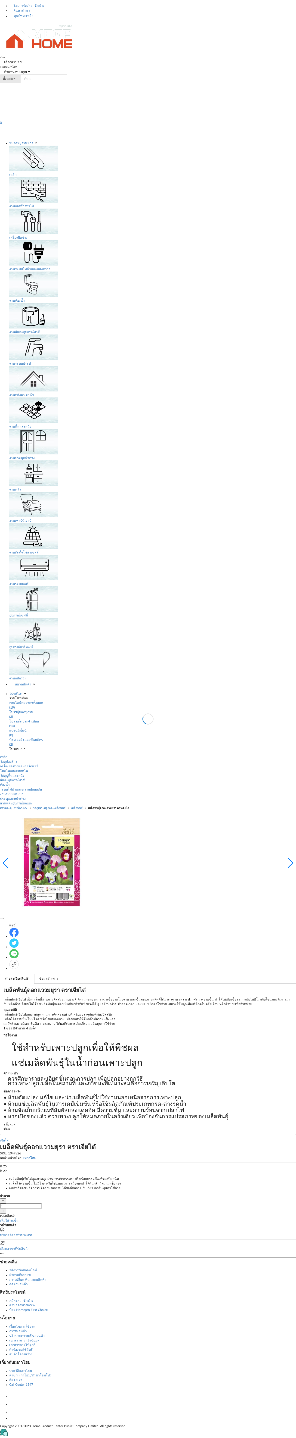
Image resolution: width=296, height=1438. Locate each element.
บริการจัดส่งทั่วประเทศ (16, 1235)
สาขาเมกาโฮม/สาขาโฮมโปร (30, 1375)
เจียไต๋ (4, 1140)
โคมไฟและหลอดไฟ (14, 771)
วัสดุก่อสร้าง (8, 761)
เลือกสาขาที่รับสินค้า (14, 1248)
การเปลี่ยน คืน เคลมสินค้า (27, 1279)
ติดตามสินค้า (18, 1284)
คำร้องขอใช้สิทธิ (21, 1349)
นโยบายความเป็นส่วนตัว (27, 1336)
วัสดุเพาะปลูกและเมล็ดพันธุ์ (49, 808)
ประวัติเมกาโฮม (20, 1370)
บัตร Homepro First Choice (28, 1310)
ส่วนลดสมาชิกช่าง (22, 1305)
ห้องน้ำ (5, 785)
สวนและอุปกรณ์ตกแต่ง (16, 803)
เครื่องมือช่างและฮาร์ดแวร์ (19, 766)
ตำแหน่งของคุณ (15, 72)
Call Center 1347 (21, 1384)
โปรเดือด (15, 693)
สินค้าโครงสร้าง (20, 1354)
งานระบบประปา (11, 794)
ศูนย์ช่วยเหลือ (23, 16)
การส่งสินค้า (18, 1331)
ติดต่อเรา (15, 1380)
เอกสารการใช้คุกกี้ (22, 1345)
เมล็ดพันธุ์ (77, 808)
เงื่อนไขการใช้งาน (22, 1326)
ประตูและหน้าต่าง (13, 798)
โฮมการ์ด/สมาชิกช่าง (28, 5)
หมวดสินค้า (23, 684)
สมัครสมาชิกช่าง (21, 1300)
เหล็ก (3, 757)
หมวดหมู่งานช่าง (21, 143)
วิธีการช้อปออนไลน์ (23, 1270)
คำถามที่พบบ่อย (20, 1275)
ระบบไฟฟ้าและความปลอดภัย (21, 789)
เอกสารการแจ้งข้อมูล (24, 1340)
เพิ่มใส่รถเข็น (9, 1220)
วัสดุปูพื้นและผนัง (12, 775)
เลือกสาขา (11, 62)
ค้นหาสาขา (21, 10)
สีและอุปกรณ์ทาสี (12, 780)
